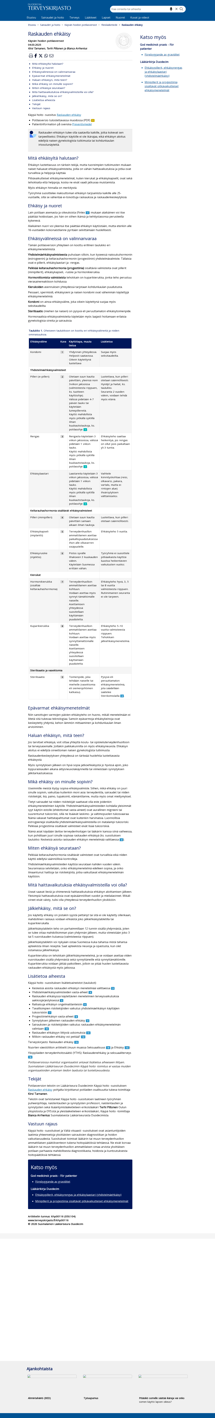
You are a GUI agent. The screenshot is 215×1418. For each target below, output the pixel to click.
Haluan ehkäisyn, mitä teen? (49, 79)
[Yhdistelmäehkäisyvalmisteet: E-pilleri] (62, 376)
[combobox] (148, 9)
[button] (31, 55)
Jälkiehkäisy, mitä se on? (47, 96)
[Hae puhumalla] (171, 8)
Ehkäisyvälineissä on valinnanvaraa (53, 71)
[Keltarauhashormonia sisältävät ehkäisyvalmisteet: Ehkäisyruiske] (62, 553)
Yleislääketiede (109, 24)
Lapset (106, 17)
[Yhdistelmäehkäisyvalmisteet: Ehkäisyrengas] (62, 436)
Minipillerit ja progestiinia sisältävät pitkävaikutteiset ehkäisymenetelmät (81, 1201)
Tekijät (36, 104)
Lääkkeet (90, 17)
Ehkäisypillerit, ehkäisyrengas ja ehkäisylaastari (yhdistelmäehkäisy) (78, 1195)
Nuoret (120, 17)
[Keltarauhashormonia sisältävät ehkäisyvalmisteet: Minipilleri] (62, 517)
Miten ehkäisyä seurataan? (48, 88)
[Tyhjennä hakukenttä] (176, 8)
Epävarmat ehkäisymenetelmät (51, 75)
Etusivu (31, 17)
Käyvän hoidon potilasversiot (80, 24)
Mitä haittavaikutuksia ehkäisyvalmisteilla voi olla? (63, 92)
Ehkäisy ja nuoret (43, 67)
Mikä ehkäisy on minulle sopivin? (52, 84)
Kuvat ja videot (139, 17)
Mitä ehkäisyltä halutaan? (47, 63)
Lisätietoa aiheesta (43, 100)
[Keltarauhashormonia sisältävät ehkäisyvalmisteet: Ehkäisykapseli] (62, 531)
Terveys (74, 17)
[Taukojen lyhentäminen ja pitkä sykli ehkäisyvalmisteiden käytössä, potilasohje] (85, 429)
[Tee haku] (181, 8)
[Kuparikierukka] (62, 626)
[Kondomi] (62, 352)
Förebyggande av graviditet (52, 1181)
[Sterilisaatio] (62, 677)
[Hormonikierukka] (62, 581)
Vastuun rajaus (41, 108)
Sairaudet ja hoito (52, 17)
